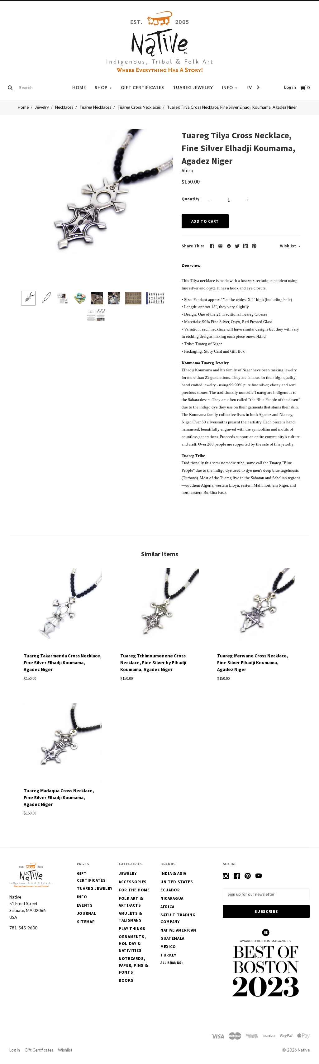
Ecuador (170, 890)
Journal (86, 913)
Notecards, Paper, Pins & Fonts (133, 965)
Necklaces (64, 107)
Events (85, 905)
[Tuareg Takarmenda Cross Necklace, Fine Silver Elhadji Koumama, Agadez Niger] (63, 608)
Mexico (168, 946)
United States (176, 882)
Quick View (63, 637)
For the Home (134, 890)
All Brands (171, 963)
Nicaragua (171, 898)
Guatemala (172, 938)
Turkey (168, 955)
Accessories (133, 882)
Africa (187, 171)
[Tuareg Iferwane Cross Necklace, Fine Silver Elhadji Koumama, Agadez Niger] (256, 608)
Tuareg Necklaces (95, 107)
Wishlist (288, 246)
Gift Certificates (142, 87)
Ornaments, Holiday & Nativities (132, 943)
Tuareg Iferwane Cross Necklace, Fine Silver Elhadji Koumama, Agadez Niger (252, 662)
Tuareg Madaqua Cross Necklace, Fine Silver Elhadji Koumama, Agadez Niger (59, 797)
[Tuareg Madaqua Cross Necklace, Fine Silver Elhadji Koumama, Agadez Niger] (63, 743)
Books (126, 980)
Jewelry (42, 107)
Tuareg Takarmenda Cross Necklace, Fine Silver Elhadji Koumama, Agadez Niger (63, 662)
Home (79, 87)
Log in (290, 87)
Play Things (132, 928)
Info (227, 87)
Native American (178, 930)
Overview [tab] (191, 265)
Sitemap (86, 921)
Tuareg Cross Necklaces (139, 107)
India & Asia (173, 873)
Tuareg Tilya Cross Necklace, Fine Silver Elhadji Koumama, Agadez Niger (232, 107)
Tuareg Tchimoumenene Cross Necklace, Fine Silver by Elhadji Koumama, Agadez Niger (153, 662)
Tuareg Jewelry (193, 87)
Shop (101, 87)
